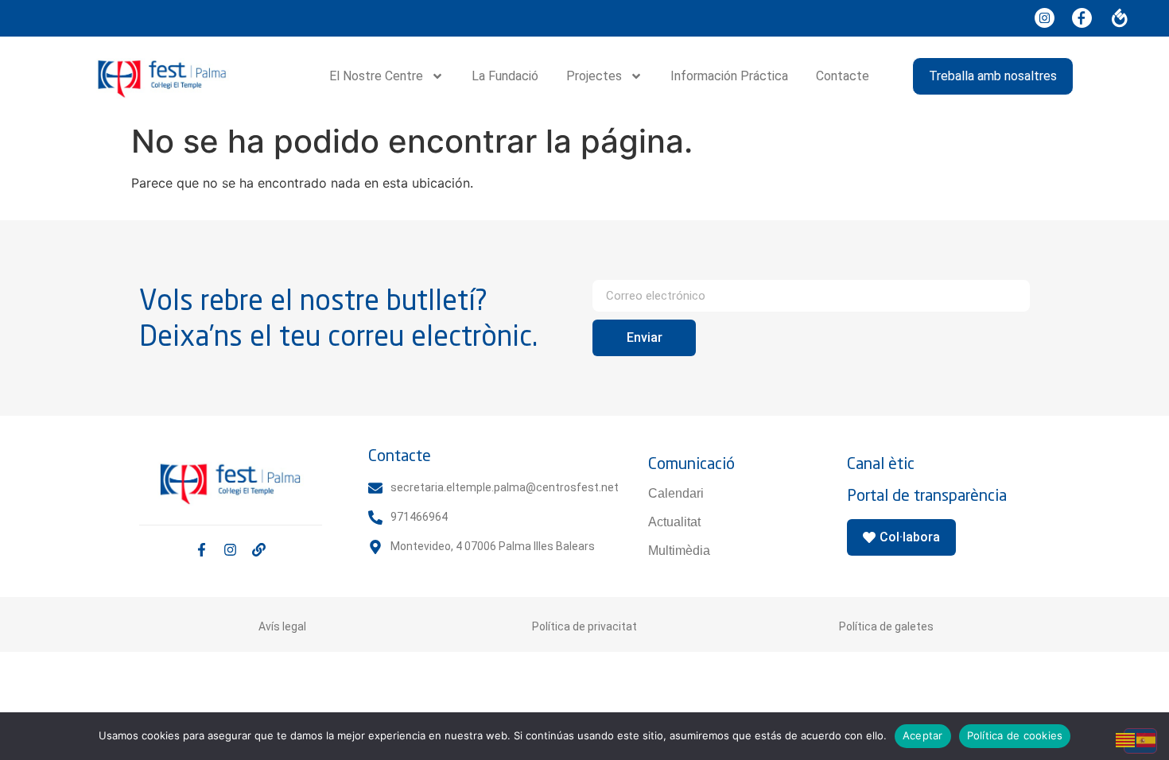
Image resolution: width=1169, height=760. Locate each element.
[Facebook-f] (201, 549)
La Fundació (505, 75)
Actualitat (674, 522)
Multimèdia (679, 550)
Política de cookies (1015, 735)
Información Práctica (729, 75)
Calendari (676, 493)
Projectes (594, 75)
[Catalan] (1126, 738)
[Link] (259, 549)
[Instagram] (230, 549)
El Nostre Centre (376, 75)
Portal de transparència (927, 495)
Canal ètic (881, 463)
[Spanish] (1146, 738)
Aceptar (923, 735)
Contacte (842, 75)
